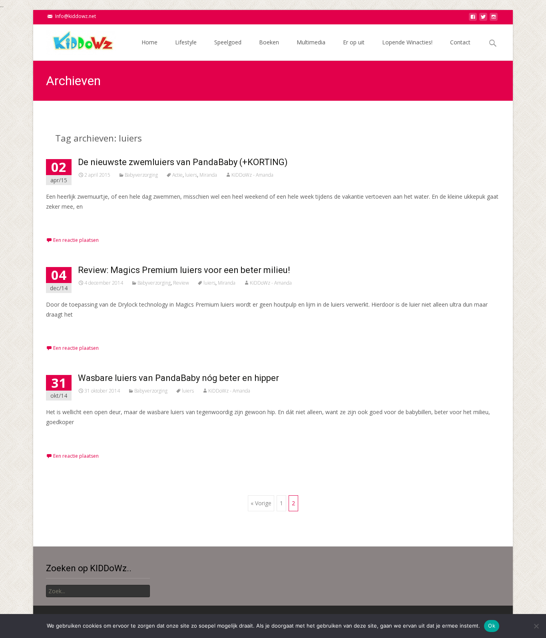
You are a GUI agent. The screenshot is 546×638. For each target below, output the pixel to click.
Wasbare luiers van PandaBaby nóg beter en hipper (178, 378)
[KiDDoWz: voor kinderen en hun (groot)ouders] (74, 40)
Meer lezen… (64, 221)
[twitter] (483, 19)
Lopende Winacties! (407, 42)
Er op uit (354, 42)
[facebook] (473, 19)
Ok (491, 625)
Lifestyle (186, 42)
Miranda (208, 174)
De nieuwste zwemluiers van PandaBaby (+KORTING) (183, 162)
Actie (177, 174)
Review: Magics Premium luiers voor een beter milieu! (184, 270)
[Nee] (536, 626)
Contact (460, 42)
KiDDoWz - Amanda (252, 174)
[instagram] (494, 19)
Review (181, 282)
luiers (191, 174)
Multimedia (311, 42)
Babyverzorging (141, 174)
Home (149, 42)
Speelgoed (227, 42)
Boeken (269, 42)
